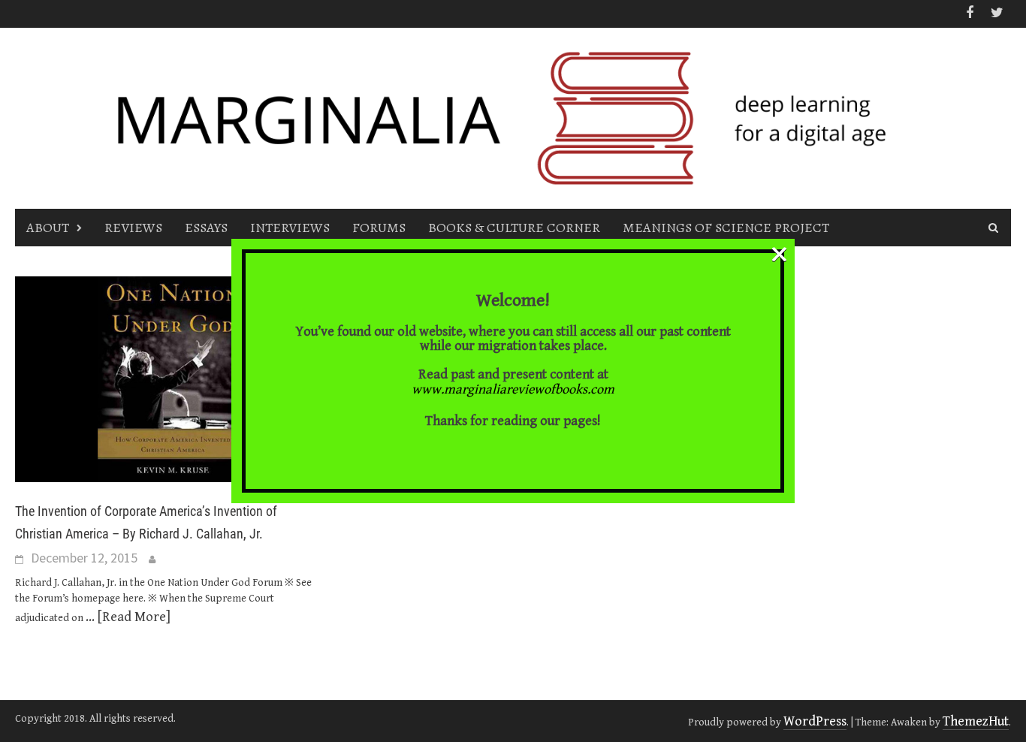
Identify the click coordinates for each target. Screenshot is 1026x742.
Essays (206, 228)
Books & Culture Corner (514, 228)
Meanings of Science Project (726, 228)
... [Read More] (128, 617)
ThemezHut (976, 721)
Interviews (290, 228)
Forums (379, 228)
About (47, 228)
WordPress (814, 721)
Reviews (133, 228)
